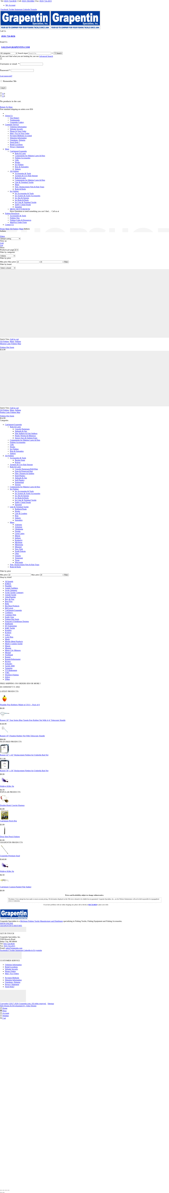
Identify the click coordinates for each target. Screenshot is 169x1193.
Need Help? (9, 987)
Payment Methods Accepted (21, 136)
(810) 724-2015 (45, 1)
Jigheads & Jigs (21, 431)
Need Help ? (15, 142)
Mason (7, 646)
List (1, 245)
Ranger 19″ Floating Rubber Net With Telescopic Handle (22, 736)
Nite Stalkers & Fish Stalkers (26, 433)
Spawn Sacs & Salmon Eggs (26, 438)
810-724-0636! (65, 211)
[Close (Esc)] (8, 1190)
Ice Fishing (19, 165)
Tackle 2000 (10, 666)
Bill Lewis (9, 608)
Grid (2, 243)
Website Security (16, 129)
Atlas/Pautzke (10, 597)
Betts (7, 604)
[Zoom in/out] (1, 1190)
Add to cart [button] (14, 339)
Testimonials (15, 120)
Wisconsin (19, 562)
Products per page (7, 250)
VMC (7, 673)
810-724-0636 (9, 944)
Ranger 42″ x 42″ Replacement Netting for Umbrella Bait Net (24, 755)
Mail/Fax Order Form (18, 222)
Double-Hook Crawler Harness (12, 805)
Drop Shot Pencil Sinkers (10, 837)
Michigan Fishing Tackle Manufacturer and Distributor (41, 921)
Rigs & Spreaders (22, 167)
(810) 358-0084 (28, 1)
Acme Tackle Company (14, 592)
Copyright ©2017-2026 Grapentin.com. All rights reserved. (23, 1004)
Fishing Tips (15, 218)
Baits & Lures (20, 153)
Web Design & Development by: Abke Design (18, 1006)
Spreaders (19, 520)
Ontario (18, 556)
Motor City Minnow (13, 650)
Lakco (7, 635)
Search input (23, 53)
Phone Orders (10, 971)
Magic (7, 639)
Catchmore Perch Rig (8, 821)
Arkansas (18, 527)
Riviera (8, 661)
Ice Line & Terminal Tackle (25, 202)
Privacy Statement (17, 147)
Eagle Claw (9, 617)
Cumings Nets (10, 615)
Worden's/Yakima (12, 675)
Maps (17, 185)
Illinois (17, 536)
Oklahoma (19, 529)
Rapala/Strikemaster (13, 659)
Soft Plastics (19, 480)
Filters (2, 236)
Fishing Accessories (22, 158)
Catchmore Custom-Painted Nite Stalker (15, 887)
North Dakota (20, 551)
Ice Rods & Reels (22, 200)
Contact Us (9, 225)
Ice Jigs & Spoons (22, 198)
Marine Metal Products (14, 641)
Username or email (9, 64)
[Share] (6, 1190)
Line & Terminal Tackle (24, 182)
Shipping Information (18, 138)
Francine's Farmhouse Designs (17, 621)
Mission (8, 648)
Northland (9, 655)
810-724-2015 (9, 946)
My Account (10, 5)
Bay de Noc (9, 599)
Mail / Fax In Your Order (19, 133)
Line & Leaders (21, 513)
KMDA (8, 584)
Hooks (17, 162)
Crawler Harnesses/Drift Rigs (26, 469)
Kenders (8, 630)
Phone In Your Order (18, 131)
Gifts (17, 160)
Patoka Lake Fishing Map (10, 412)
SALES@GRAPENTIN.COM (15, 47)
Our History (14, 118)
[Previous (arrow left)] (1, 1192)
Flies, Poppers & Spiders (24, 473)
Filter (66, 262)
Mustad (8, 653)
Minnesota (19, 545)
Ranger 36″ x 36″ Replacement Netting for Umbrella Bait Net (24, 771)
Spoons (18, 485)
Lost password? (6, 76)
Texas (17, 560)
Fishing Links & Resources (20, 220)
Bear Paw (9, 601)
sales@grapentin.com (14, 948)
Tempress (8, 668)
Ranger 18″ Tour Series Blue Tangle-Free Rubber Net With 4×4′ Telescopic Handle (32, 720)
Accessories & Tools (23, 173)
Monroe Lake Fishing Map (10, 344)
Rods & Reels (20, 189)
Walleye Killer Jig (7, 786)
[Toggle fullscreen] (3, 1190)
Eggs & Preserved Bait (24, 471)
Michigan (18, 542)
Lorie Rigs (9, 637)
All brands (9, 581)
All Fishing (14, 171)
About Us (9, 116)
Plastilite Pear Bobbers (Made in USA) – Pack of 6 (20, 705)
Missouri (18, 547)
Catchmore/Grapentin (18, 151)
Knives (17, 462)
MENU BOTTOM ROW (20, 209)
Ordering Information (18, 127)
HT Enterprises (11, 626)
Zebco (7, 677)
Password (5, 70)
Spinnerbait (19, 482)
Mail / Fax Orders (12, 974)
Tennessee (19, 558)
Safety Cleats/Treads (23, 205)
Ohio (17, 553)
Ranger (8, 657)
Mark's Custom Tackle (14, 644)
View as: (3, 241)
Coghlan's (9, 613)
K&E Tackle (10, 628)
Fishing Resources (12, 213)
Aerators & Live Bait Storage (26, 176)
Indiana (18, 341)
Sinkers (18, 169)
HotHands (9, 624)
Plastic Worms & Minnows (25, 436)
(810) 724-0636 (10, 1)
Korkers (8, 633)
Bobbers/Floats (21, 509)
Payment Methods (12, 978)
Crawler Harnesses (22, 429)
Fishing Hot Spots (7, 347)
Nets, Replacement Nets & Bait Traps (29, 187)
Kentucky (19, 540)
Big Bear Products (12, 606)
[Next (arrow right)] (3, 1192)
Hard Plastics (20, 476)
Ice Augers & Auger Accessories (27, 196)
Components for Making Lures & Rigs (30, 156)
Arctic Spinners (11, 590)
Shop (7, 149)
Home (2, 229)
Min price (4, 262)
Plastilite (8, 586)
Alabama (18, 525)
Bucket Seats (20, 460)
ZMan (7, 679)
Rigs (16, 516)
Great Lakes (19, 533)
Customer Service (12, 125)
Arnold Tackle (10, 595)
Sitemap (51, 1004)
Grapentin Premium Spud (10, 856)
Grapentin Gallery (17, 122)
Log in (3, 88)
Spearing (18, 207)
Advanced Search (46, 56)
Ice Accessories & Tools (24, 193)
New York (19, 549)
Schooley (8, 664)
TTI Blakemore (11, 670)
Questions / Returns (17, 140)
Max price (12, 262)
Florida (17, 531)
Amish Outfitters (11, 588)
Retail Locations (16, 145)
